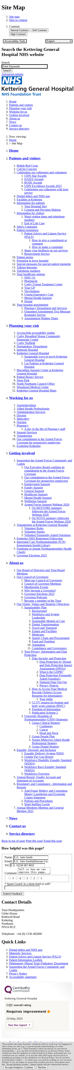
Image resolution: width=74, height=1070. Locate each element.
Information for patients (31, 203)
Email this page (53, 840)
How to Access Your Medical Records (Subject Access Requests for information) (49, 692)
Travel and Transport (44, 627)
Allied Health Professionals (33, 408)
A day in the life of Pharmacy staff (44, 429)
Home (13, 140)
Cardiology (46, 726)
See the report (17, 1025)
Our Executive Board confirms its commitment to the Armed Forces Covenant (44, 471)
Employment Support (37, 484)
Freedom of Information (46, 709)
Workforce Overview (37, 773)
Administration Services (31, 412)
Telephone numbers (28, 270)
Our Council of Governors (32, 577)
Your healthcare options (31, 274)
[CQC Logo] (17, 992)
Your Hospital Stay (35, 206)
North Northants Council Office (36, 383)
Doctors (21, 415)
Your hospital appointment (32, 304)
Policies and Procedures (38, 800)
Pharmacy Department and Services (45, 308)
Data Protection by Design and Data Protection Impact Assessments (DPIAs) (55, 665)
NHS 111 (29, 277)
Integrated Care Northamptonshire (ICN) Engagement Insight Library (41, 543)
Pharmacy (23, 425)
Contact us (17, 826)
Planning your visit (24, 326)
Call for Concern (27, 169)
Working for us (21, 398)
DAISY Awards (33, 179)
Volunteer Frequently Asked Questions (47, 535)
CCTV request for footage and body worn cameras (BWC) (50, 704)
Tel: (7, 865)
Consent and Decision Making (42, 209)
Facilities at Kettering (29, 199)
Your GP (29, 287)
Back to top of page (13, 840)
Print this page (34, 840)
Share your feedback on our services (46, 250)
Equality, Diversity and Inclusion (36, 750)
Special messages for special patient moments (44, 264)
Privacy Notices (48, 685)
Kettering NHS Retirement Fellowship (40, 538)
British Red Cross (27, 165)
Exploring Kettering (29, 446)
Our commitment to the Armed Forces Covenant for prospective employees (39, 441)
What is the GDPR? (51, 672)
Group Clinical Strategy (46, 722)
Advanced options (12, 74)
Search (6, 62)
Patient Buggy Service (30, 377)
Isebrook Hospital (27, 349)
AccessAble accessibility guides (36, 332)
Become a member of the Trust (42, 600)
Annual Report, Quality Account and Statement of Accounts (39, 779)
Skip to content (18, 20)
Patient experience (28, 230)
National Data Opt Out (53, 682)
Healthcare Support (35, 494)
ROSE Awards (33, 182)
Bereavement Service (37, 253)
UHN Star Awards (35, 175)
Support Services (27, 432)
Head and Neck (48, 733)
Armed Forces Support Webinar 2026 (46, 504)
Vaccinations (31, 291)
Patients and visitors (24, 158)
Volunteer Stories (34, 531)
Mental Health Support (38, 298)
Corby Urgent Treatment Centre (43, 284)
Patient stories (25, 257)
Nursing (21, 422)
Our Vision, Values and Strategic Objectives (43, 604)
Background (39, 610)
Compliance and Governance (49, 648)
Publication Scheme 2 (45, 712)
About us (16, 563)
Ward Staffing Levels (37, 804)
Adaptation (38, 644)
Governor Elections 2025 (32, 555)
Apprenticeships (26, 405)
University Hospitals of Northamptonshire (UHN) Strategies (46, 717)
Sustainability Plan (35, 607)
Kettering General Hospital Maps (36, 390)
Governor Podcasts (35, 597)
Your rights (46, 699)
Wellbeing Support (35, 501)
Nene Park (23, 380)
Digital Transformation (45, 624)
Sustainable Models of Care (48, 621)
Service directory (22, 834)
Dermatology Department (32, 346)
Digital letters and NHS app (33, 196)
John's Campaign (27, 226)
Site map (14, 16)
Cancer (43, 729)
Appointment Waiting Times (41, 318)
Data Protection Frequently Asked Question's (55, 677)
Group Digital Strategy (45, 746)
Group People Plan (43, 736)
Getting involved (22, 453)
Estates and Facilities (44, 631)
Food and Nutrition (43, 641)
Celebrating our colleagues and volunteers (42, 172)
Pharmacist (30, 281)
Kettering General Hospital (33, 353)
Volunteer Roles (33, 528)
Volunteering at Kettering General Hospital (42, 525)
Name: (9, 857)
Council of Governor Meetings (42, 583)
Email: (8, 861)
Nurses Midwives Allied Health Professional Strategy (51, 741)
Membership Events (36, 587)
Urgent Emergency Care (39, 294)
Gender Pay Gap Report (38, 756)
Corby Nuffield (26, 343)
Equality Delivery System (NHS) (44, 753)
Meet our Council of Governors (43, 580)
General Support (34, 491)
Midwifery (23, 418)
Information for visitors (30, 213)
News (13, 818)
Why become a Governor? (40, 590)
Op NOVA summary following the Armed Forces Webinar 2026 (51, 520)
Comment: (11, 873)
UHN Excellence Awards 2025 (43, 186)
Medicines (38, 634)
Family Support (33, 487)
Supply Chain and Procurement (50, 638)
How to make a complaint (47, 247)
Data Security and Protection (49, 658)
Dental (28, 301)
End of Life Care (34, 223)
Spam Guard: (28, 883)
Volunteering (24, 435)
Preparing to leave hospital (32, 260)
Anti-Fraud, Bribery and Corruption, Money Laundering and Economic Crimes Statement (46, 794)
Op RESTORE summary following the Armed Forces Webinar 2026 (48, 511)
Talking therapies (27, 267)
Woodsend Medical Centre (33, 387)
